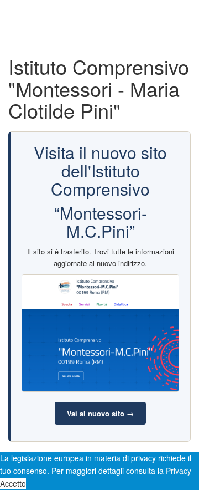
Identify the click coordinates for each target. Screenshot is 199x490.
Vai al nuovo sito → (100, 413)
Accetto (13, 483)
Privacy (178, 470)
